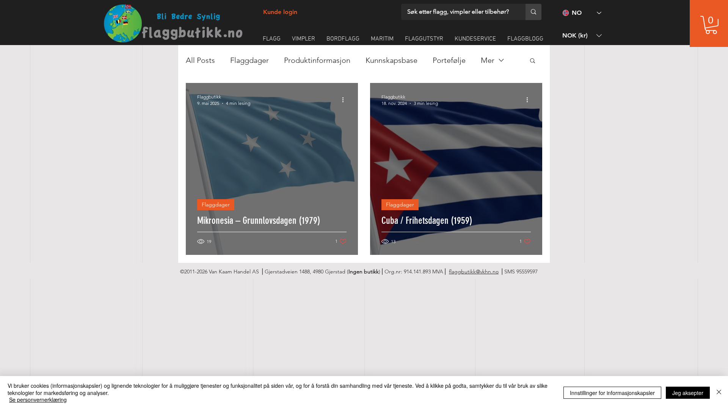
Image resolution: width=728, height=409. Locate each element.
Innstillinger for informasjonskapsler (612, 393)
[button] (711, 25)
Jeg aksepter (687, 393)
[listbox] (582, 35)
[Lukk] (718, 392)
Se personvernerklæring (38, 399)
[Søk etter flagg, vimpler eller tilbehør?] (533, 12)
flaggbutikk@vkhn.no (474, 271)
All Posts (200, 60)
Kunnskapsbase (391, 60)
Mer (487, 60)
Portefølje (449, 60)
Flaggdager (249, 60)
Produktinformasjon (317, 60)
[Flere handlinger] (345, 99)
